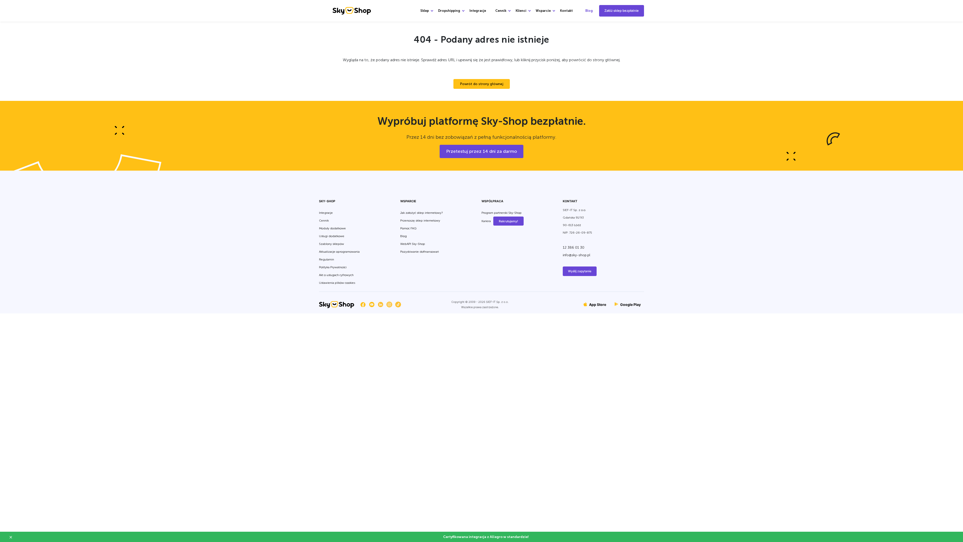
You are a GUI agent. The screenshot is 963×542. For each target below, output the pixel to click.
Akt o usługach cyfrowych (336, 275)
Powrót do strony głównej (481, 84)
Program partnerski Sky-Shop (502, 213)
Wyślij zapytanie (579, 271)
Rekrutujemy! (508, 221)
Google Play (630, 304)
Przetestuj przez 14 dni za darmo (481, 151)
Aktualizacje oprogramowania (339, 251)
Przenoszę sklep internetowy (420, 220)
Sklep (424, 11)
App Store (597, 304)
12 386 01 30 (573, 247)
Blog (589, 11)
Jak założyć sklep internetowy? (421, 213)
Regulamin (326, 259)
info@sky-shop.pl (576, 255)
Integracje (477, 11)
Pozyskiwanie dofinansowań (419, 251)
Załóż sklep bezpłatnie (621, 11)
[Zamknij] (13, 537)
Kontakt (566, 11)
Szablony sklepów (331, 244)
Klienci (521, 11)
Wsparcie (543, 11)
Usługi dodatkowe (331, 236)
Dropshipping (449, 11)
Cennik (500, 11)
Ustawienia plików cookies (337, 283)
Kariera (486, 221)
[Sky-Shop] (351, 10)
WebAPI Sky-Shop (412, 244)
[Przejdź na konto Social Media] (363, 304)
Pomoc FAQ (408, 228)
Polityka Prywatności (333, 267)
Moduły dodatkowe (332, 228)
